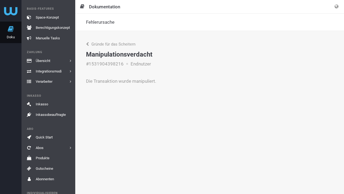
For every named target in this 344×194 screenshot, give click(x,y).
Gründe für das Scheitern (112, 44)
